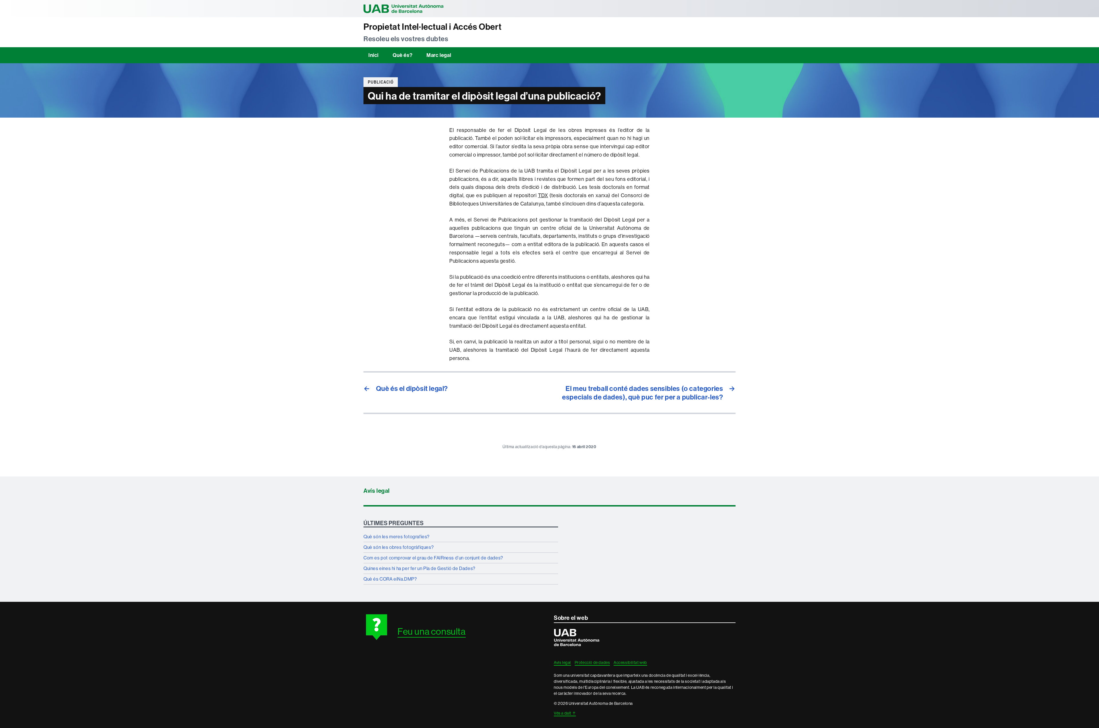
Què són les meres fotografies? (396, 536)
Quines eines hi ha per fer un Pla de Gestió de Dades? (419, 568)
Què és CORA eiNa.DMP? (390, 579)
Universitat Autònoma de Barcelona (403, 8)
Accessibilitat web (630, 662)
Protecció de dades (592, 662)
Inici (373, 55)
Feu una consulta (432, 631)
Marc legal (438, 55)
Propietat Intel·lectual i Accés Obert (432, 26)
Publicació (381, 82)
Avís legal (376, 490)
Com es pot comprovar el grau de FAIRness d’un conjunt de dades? (433, 558)
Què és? (402, 55)
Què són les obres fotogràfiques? (398, 547)
